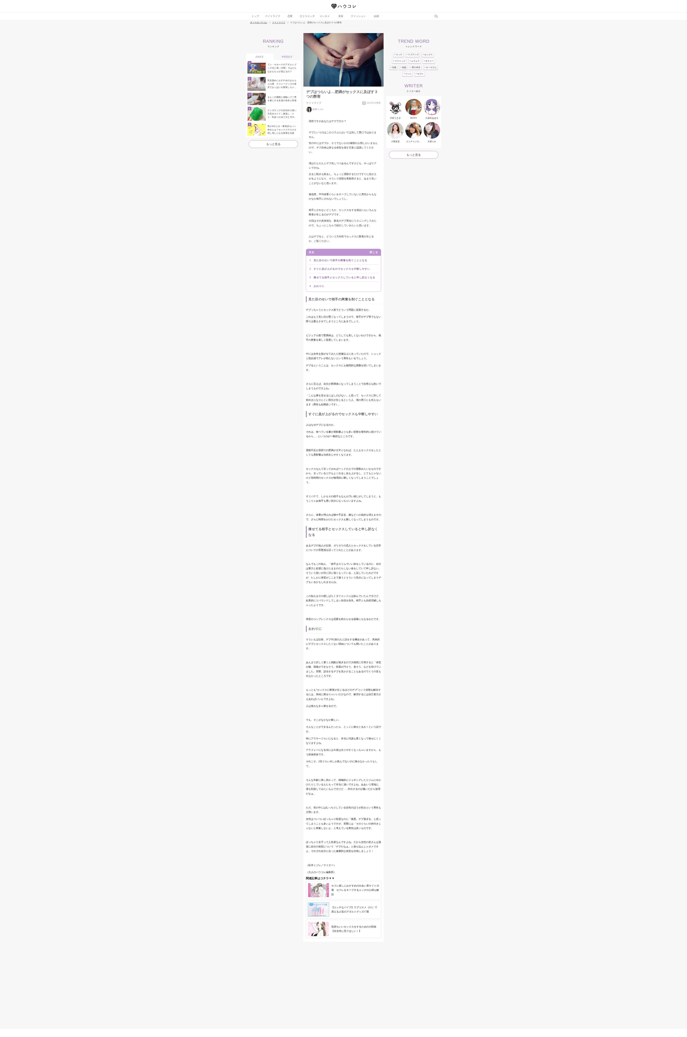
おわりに (319, 286)
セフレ (420, 73)
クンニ (408, 73)
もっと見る (273, 144)
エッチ (398, 54)
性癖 (393, 67)
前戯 (403, 67)
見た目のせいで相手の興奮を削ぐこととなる (340, 260)
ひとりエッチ (307, 16)
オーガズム (430, 67)
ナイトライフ (272, 16)
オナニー (429, 61)
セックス (428, 54)
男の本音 (415, 67)
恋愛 (290, 16)
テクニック (399, 61)
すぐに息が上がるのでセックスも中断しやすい (342, 269)
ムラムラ (415, 61)
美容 (340, 16)
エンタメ (325, 16)
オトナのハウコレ (258, 22)
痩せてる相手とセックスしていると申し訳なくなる (344, 277)
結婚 (376, 16)
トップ (255, 16)
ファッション (358, 16)
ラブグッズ (412, 54)
